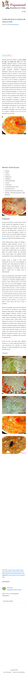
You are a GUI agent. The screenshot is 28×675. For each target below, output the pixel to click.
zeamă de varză (17, 293)
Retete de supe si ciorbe (18, 571)
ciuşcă (13, 575)
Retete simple (21, 573)
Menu (24, 11)
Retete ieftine (14, 573)
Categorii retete (11, 570)
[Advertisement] (14, 41)
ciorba (9, 575)
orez (16, 575)
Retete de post (8, 571)
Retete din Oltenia (6, 573)
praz (8, 171)
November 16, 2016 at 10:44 (14, 589)
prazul (3, 238)
